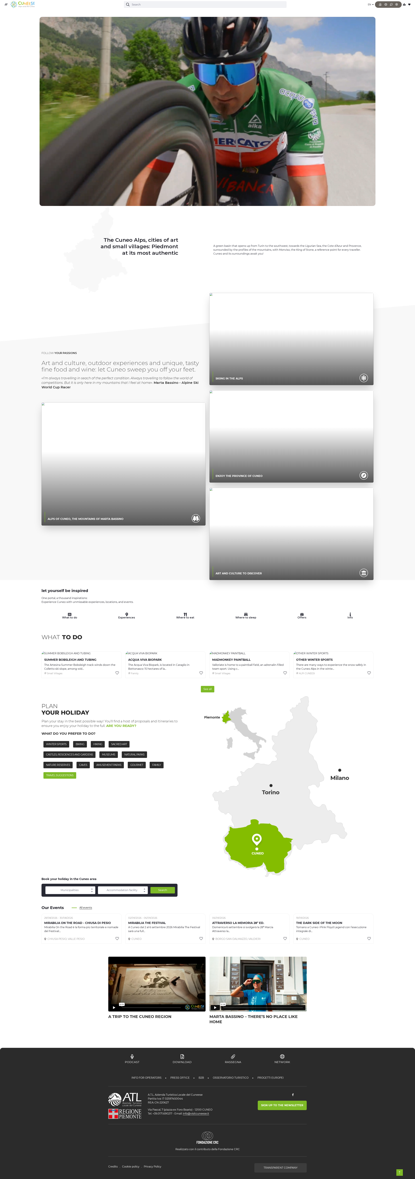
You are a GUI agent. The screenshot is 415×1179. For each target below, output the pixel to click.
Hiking (97, 744)
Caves (83, 764)
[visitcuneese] (22, 4)
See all (207, 689)
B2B (202, 1077)
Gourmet (136, 764)
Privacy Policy (152, 1166)
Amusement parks (108, 764)
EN (370, 4)
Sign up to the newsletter (282, 1105)
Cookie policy (130, 1166)
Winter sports (56, 744)
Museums (108, 754)
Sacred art (119, 744)
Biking (80, 744)
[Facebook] (293, 1095)
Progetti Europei (270, 1077)
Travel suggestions (60, 775)
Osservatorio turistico (231, 1077)
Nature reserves (58, 764)
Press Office (180, 1077)
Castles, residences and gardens (69, 754)
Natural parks (134, 754)
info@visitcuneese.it (196, 1113)
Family (156, 764)
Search (162, 890)
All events (85, 907)
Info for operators (146, 1077)
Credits (113, 1166)
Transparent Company (280, 1167)
